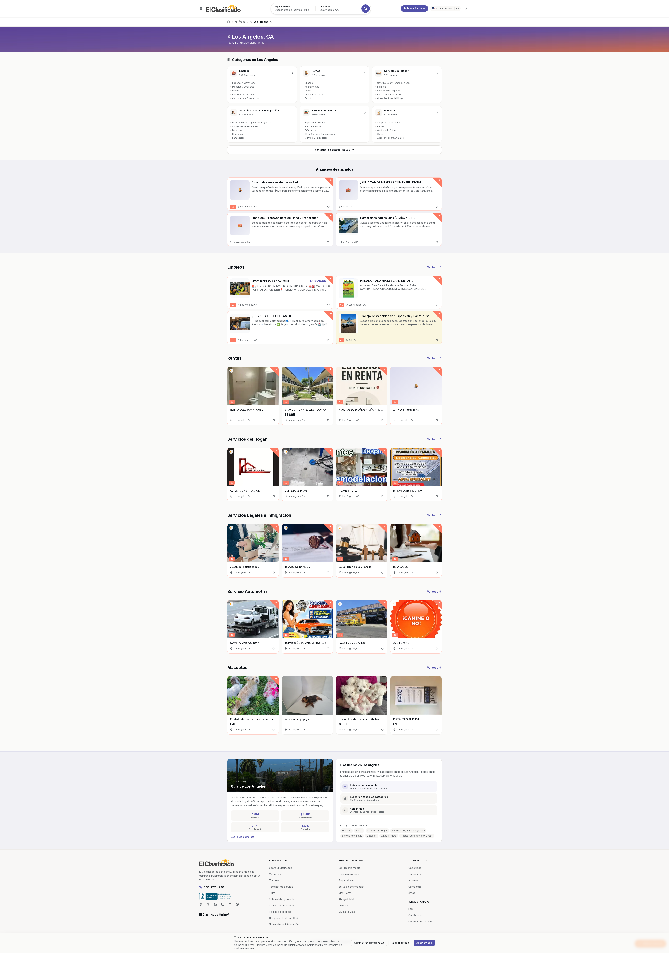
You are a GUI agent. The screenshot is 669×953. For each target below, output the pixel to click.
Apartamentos (312, 86)
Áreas (242, 21)
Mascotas (372, 835)
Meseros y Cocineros (243, 86)
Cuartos (309, 83)
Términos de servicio (281, 886)
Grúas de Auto (312, 130)
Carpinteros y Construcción (246, 98)
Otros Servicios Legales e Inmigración (251, 122)
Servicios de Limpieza (388, 90)
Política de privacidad (281, 905)
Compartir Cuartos (314, 94)
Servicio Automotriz (352, 835)
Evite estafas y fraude (281, 899)
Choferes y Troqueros (243, 94)
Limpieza (237, 90)
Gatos (380, 134)
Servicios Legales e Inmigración (408, 830)
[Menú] (201, 8)
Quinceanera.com (349, 874)
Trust (272, 892)
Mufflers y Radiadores (316, 138)
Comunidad (414, 867)
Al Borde (344, 905)
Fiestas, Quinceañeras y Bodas (417, 835)
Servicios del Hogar (377, 830)
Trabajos (274, 880)
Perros (380, 126)
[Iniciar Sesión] (466, 8)
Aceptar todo (424, 942)
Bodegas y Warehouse (244, 83)
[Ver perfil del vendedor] (342, 219)
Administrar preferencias (369, 942)
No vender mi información (284, 924)
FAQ (410, 908)
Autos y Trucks (388, 835)
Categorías (414, 886)
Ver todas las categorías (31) (332, 149)
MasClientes (346, 892)
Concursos (414, 874)
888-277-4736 (213, 887)
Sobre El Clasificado (280, 867)
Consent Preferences (420, 921)
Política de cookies (280, 911)
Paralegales (238, 138)
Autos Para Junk (313, 126)
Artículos (413, 880)
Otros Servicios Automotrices (320, 134)
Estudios (309, 98)
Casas (308, 90)
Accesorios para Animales (390, 138)
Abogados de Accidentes (245, 126)
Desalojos (237, 134)
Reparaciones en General (390, 94)
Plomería (381, 86)
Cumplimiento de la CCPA (283, 918)
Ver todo (432, 267)
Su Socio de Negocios (352, 886)
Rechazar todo (400, 942)
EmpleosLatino (347, 880)
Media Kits (275, 874)
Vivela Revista (347, 911)
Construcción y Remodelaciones (394, 83)
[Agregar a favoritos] (328, 207)
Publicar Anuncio (414, 8)
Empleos (346, 830)
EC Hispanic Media (349, 867)
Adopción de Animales (388, 122)
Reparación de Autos (315, 122)
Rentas (359, 830)
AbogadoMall (346, 899)
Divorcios (237, 130)
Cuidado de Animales (388, 130)
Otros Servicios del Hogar (390, 98)
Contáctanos (415, 915)
